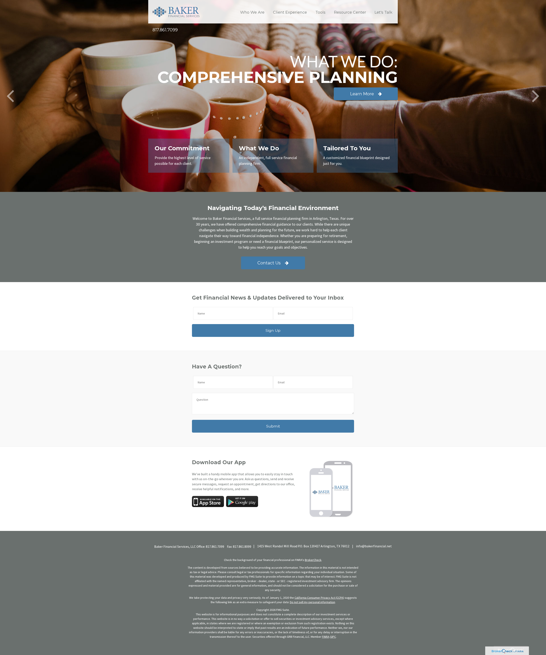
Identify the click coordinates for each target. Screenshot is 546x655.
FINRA (325, 637)
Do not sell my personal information (312, 602)
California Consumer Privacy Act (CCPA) (319, 598)
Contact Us (269, 262)
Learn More (362, 93)
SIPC (333, 637)
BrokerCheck (313, 560)
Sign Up (273, 330)
